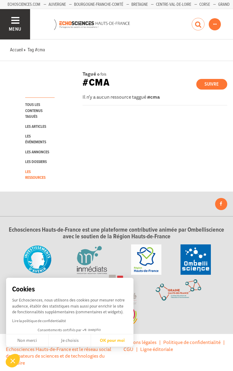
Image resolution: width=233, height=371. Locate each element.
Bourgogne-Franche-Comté (98, 4)
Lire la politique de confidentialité (39, 321)
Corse (204, 4)
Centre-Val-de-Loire (173, 4)
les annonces (37, 152)
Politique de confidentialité (192, 342)
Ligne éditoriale (156, 349)
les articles (35, 126)
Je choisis (70, 340)
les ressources (35, 174)
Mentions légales (139, 342)
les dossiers (36, 162)
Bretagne (139, 4)
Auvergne (57, 4)
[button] (12, 360)
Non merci (27, 340)
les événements (35, 139)
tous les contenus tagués (33, 110)
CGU (128, 349)
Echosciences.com (24, 4)
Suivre (211, 84)
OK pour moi (112, 340)
